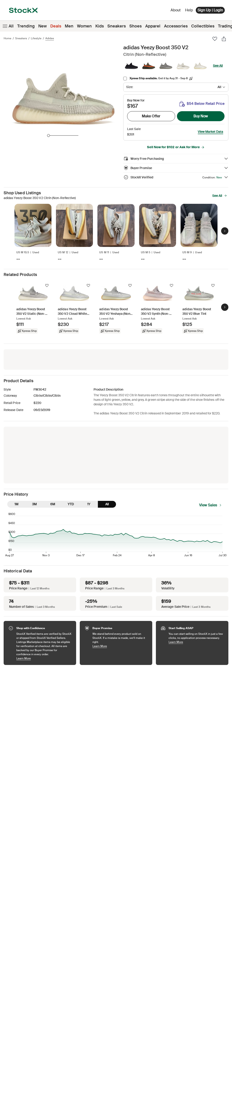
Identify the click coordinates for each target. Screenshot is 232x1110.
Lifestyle (36, 38)
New (42, 26)
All (11, 26)
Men (69, 26)
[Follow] (46, 285)
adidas (49, 38)
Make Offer (151, 116)
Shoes (135, 26)
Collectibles (202, 26)
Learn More (44, 658)
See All (218, 66)
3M (34, 504)
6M (52, 504)
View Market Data (210, 132)
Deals (55, 26)
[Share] (223, 38)
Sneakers (116, 26)
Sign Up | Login (210, 10)
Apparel (152, 26)
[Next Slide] (224, 231)
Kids (99, 26)
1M (16, 504)
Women (84, 26)
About (176, 11)
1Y (88, 504)
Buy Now (200, 116)
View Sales (208, 505)
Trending (26, 26)
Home (7, 38)
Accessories (176, 26)
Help (189, 10)
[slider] (48, 135)
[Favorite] (214, 38)
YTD (71, 504)
